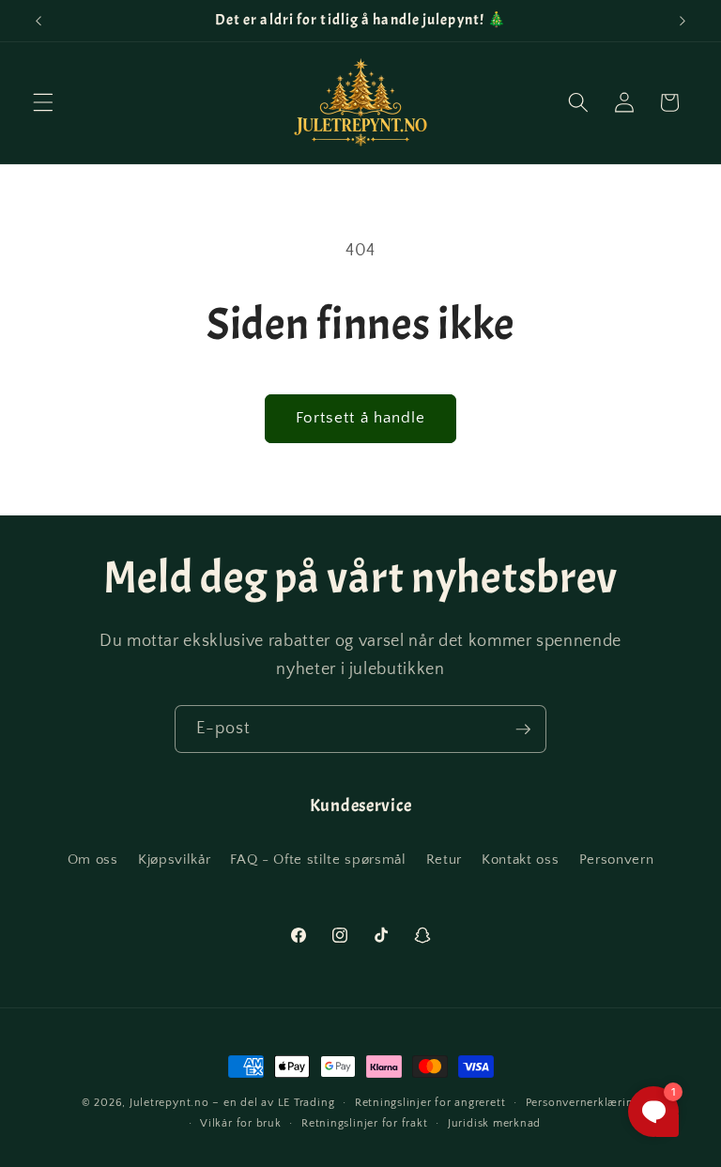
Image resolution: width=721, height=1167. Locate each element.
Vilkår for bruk (241, 1123)
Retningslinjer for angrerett (430, 1103)
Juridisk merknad (494, 1123)
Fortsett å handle (361, 417)
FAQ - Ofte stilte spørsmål (318, 860)
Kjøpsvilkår (174, 860)
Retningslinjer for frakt (364, 1123)
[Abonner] (522, 729)
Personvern (616, 860)
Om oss (93, 860)
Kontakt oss (520, 860)
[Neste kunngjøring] (682, 20)
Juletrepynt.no (169, 1103)
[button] (43, 102)
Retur (444, 860)
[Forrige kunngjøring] (38, 20)
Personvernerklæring (583, 1103)
